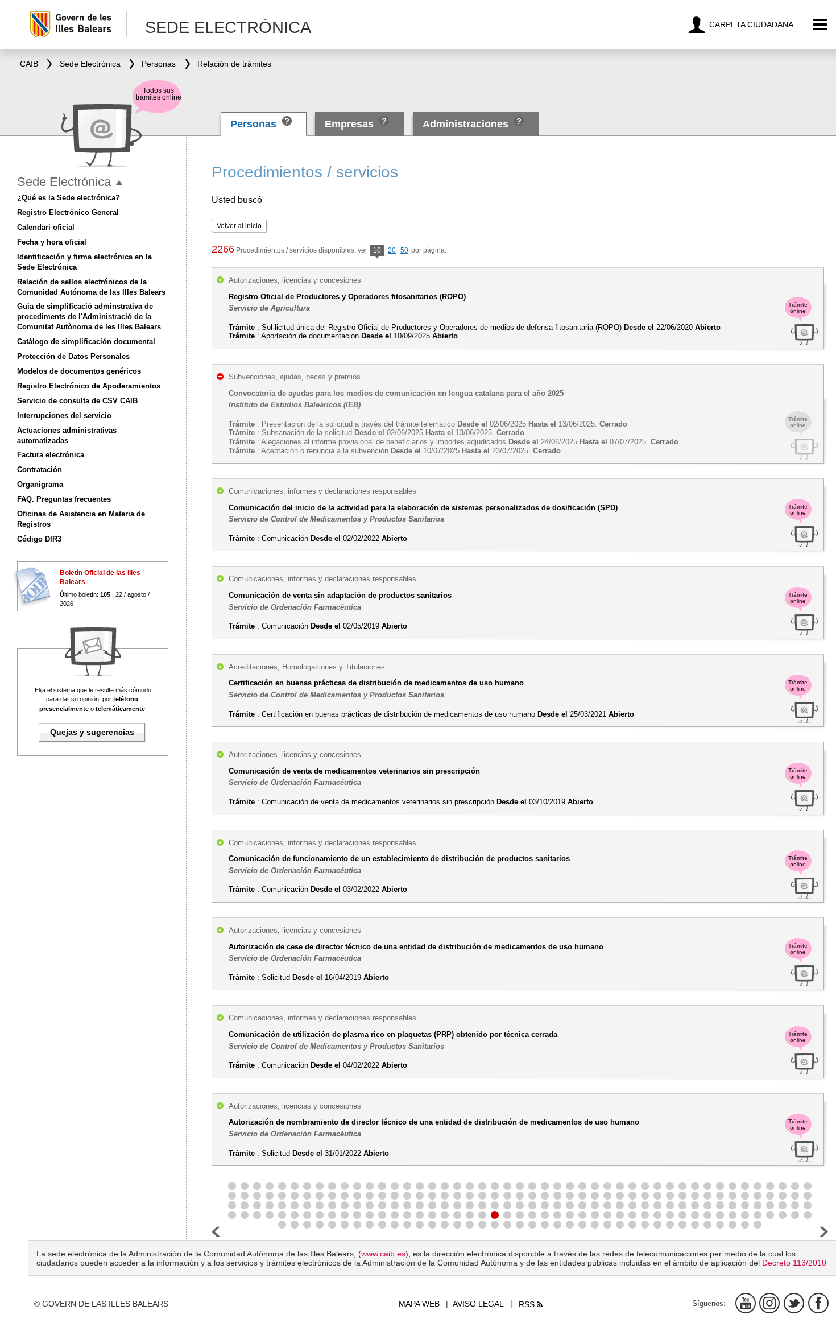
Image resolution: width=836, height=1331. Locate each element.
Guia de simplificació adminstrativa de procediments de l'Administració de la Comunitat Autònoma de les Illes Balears (89, 316)
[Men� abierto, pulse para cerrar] (119, 183)
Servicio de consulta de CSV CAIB (77, 400)
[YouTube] (745, 1303)
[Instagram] (769, 1303)
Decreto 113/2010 (794, 1262)
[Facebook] (818, 1303)
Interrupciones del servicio (64, 415)
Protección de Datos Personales (73, 356)
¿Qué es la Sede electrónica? (68, 197)
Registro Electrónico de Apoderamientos (88, 386)
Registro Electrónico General (68, 212)
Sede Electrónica (64, 182)
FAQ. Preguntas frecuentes (64, 499)
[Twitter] (794, 1303)
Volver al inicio (239, 226)
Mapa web (419, 1303)
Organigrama (40, 484)
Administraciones (465, 124)
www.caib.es (383, 1253)
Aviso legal (478, 1303)
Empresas (349, 124)
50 (404, 250)
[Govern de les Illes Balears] (77, 24)
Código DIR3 (39, 539)
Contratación (39, 469)
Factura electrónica (50, 454)
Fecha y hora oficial (51, 242)
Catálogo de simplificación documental (86, 341)
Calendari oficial (46, 227)
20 (392, 250)
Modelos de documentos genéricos (79, 371)
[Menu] (820, 24)
